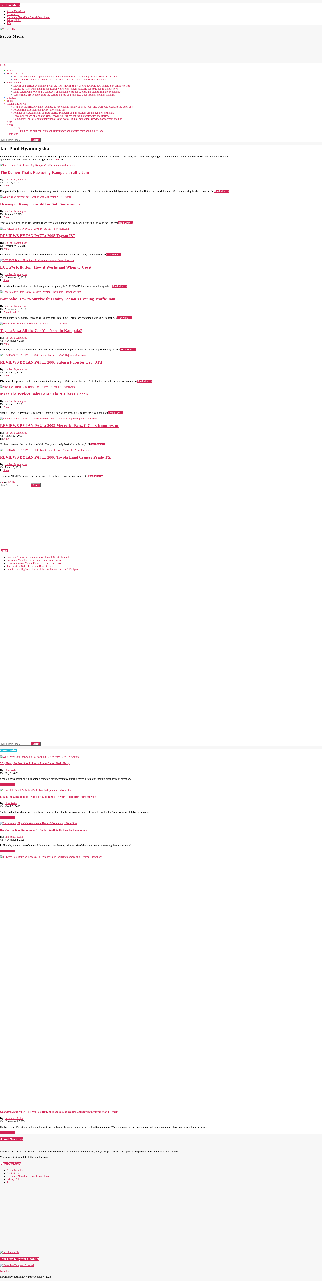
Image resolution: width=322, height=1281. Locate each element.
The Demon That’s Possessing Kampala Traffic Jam (44, 172)
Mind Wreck (16, 312)
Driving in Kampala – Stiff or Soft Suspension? (40, 204)
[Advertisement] (61, 52)
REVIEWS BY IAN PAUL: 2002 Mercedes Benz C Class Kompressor (59, 425)
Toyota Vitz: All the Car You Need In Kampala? (41, 330)
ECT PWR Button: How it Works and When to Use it (45, 267)
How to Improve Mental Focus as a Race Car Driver (34, 563)
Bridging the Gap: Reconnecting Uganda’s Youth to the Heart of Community (43, 830)
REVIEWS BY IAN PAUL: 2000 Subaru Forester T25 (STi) (51, 362)
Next (12, 481)
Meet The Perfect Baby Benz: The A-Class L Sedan (44, 394)
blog (57, 159)
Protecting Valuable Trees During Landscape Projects (35, 560)
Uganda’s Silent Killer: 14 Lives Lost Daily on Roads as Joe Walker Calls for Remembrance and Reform (59, 1111)
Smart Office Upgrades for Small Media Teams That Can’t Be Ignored (44, 569)
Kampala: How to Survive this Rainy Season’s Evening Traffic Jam (57, 299)
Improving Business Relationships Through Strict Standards (39, 557)
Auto (6, 185)
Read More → (221, 191)
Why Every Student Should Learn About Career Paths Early (35, 763)
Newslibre (5, 1271)
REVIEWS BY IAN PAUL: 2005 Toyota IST (37, 236)
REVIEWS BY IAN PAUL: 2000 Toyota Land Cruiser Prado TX (55, 457)
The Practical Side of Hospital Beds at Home (30, 566)
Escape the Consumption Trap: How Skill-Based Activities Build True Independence (48, 796)
